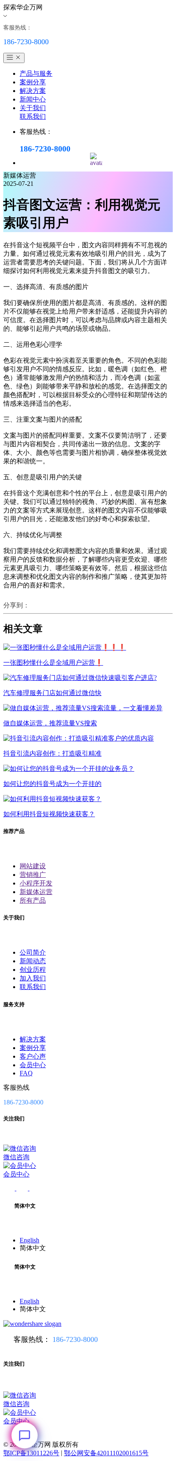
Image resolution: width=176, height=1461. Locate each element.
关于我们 (33, 107)
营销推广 (33, 874)
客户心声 (33, 1056)
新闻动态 (33, 960)
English (29, 1240)
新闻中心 (33, 99)
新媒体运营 (36, 891)
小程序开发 (36, 883)
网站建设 (33, 866)
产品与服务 (36, 73)
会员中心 (33, 1064)
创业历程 (33, 969)
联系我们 (33, 116)
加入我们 (33, 978)
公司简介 (33, 952)
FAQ (26, 1073)
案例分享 (33, 82)
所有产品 (33, 900)
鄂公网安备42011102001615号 (106, 1453)
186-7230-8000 (75, 1339)
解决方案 (33, 90)
